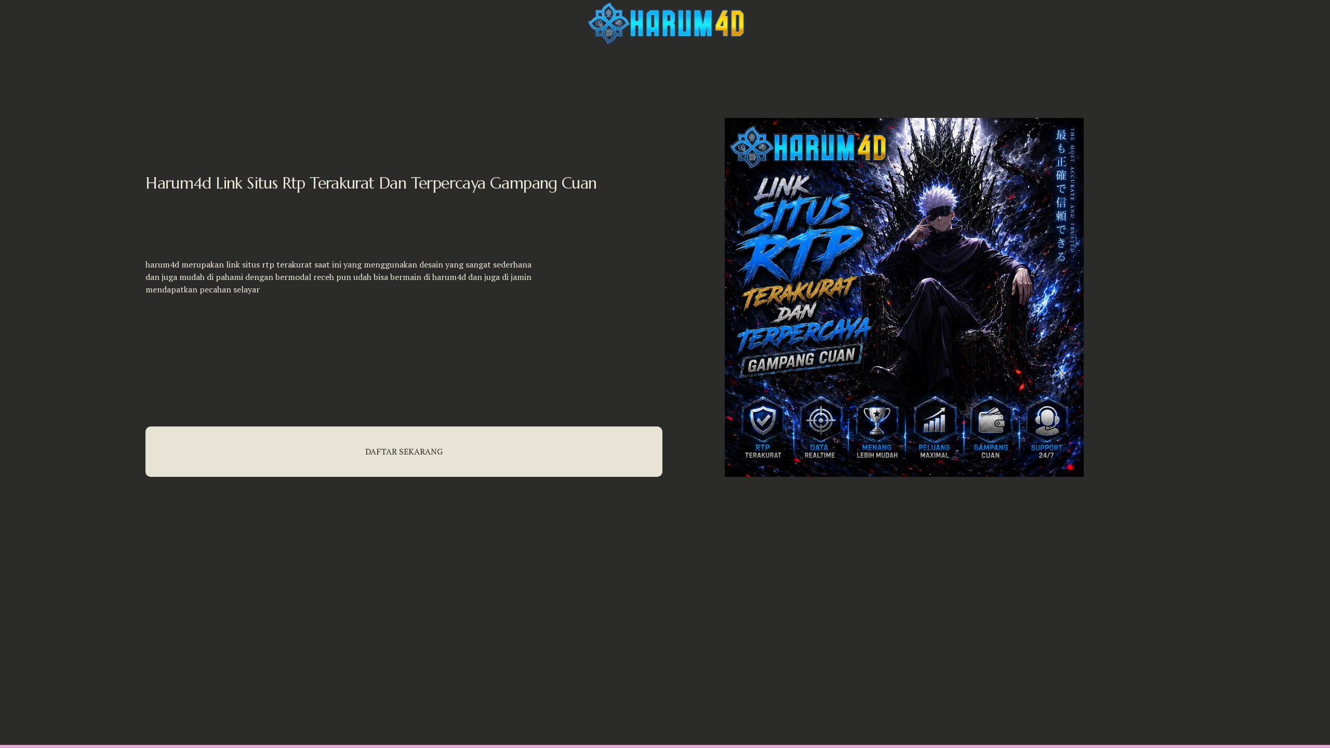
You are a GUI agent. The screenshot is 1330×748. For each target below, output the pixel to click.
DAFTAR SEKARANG (404, 451)
